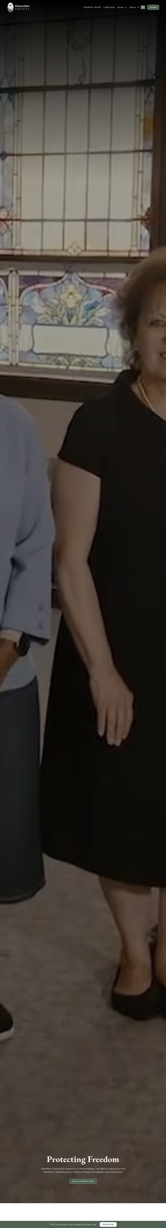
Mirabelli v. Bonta (92, 7)
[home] (18, 7)
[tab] (68, 1212)
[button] (122, 7)
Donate (153, 7)
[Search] (143, 7)
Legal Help (109, 7)
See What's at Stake (83, 1188)
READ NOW (108, 1224)
